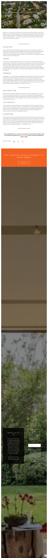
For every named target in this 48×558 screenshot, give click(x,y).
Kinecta (8, 121)
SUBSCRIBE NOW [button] (24, 162)
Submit (34, 460)
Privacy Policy (35, 457)
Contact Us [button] (13, 458)
